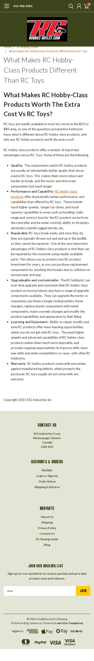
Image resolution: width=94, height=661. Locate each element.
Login (40, 476)
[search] (70, 6)
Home (8, 47)
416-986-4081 (23, 6)
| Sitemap (61, 618)
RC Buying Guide (27, 47)
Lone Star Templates (69, 623)
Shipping (47, 522)
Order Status (47, 481)
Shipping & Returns (47, 487)
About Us (47, 517)
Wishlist (47, 470)
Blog (47, 545)
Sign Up (53, 476)
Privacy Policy (47, 528)
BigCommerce (33, 623)
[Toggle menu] (6, 8)
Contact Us (47, 533)
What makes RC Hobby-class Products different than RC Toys (48, 51)
